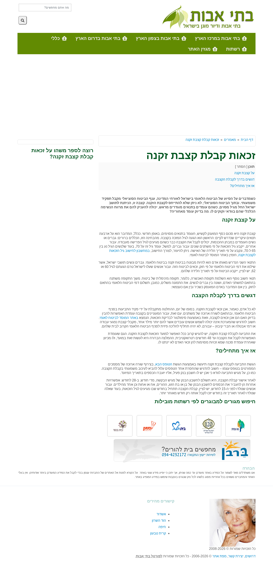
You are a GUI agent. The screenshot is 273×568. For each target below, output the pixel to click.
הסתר (241, 166)
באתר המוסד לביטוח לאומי (119, 318)
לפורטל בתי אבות (149, 556)
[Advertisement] (136, 97)
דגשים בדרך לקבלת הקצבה (234, 179)
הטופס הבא (163, 364)
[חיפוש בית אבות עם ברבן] (182, 450)
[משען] (149, 426)
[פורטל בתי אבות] (207, 16)
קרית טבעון (158, 533)
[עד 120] (208, 426)
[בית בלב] (178, 426)
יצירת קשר (235, 556)
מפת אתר (219, 556)
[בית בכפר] (119, 425)
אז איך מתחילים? (242, 186)
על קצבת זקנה (244, 173)
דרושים (250, 556)
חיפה (162, 527)
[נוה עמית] (238, 425)
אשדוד (161, 514)
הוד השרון (159, 520)
